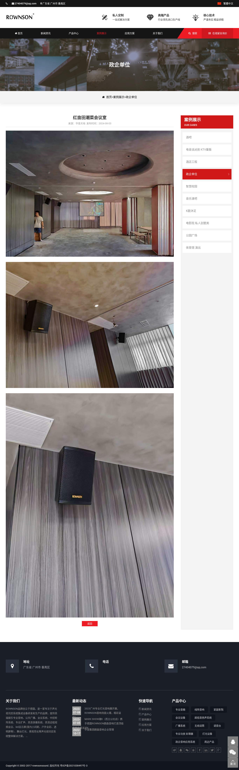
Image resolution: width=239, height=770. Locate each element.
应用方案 (146, 724)
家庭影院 (218, 709)
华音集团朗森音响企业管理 (93, 730)
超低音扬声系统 (203, 717)
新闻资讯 (146, 709)
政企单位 (131, 97)
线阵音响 (199, 709)
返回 (89, 623)
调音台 (217, 725)
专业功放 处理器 (184, 733)
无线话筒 (199, 725)
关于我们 (146, 730)
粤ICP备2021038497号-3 (73, 765)
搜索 (194, 33)
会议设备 (180, 717)
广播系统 (180, 725)
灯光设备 (207, 733)
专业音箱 (180, 709)
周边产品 (209, 741)
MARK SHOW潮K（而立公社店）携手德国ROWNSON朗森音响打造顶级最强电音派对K (98, 723)
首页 (109, 97)
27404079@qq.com (25, 3)
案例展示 (118, 97)
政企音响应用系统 (185, 741)
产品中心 (146, 714)
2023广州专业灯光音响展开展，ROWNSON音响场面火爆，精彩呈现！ (96, 713)
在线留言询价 (219, 33)
